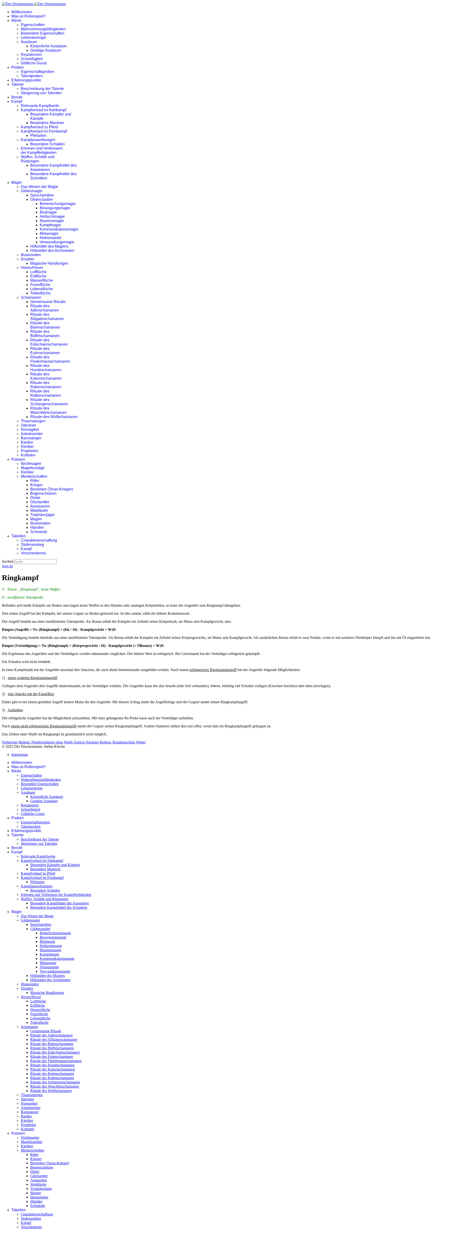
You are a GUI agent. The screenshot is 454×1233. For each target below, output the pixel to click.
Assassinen (40, 506)
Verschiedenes (33, 553)
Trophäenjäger (42, 515)
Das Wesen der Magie (39, 187)
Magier (36, 519)
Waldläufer (39, 510)
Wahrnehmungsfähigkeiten (43, 29)
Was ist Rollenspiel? (28, 16)
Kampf (16, 101)
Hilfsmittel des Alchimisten (52, 251)
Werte (16, 20)
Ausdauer (29, 42)
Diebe (35, 498)
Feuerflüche (40, 285)
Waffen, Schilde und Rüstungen (37, 159)
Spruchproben (42, 195)
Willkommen (21, 12)
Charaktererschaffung (39, 540)
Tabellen (18, 536)
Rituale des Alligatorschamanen (47, 316)
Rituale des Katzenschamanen (46, 376)
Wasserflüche (41, 280)
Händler (37, 527)
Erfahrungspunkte (26, 80)
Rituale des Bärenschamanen (45, 325)
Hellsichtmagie (52, 216)
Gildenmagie (31, 191)
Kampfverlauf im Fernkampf (44, 131)
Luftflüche (38, 272)
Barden (27, 442)
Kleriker (27, 447)
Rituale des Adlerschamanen (44, 308)
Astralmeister (32, 434)
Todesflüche (40, 293)
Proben (17, 67)
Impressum (19, 754)
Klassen (18, 459)
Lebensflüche (41, 289)
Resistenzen (31, 55)
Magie (16, 182)
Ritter (34, 481)
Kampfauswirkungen (38, 140)
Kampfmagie (50, 225)
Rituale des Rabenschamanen (45, 385)
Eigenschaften (33, 25)
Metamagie (49, 233)
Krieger (36, 485)
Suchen (7, 561)
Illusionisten (31, 255)
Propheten (29, 451)
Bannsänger (31, 438)
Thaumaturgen (33, 421)
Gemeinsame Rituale (48, 302)
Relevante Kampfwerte (40, 106)
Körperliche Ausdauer (48, 46)
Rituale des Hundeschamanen (45, 368)
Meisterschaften (34, 476)
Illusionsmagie (52, 221)
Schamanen (31, 297)
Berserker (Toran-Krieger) (51, 489)
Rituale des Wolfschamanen (54, 417)
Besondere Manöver (47, 123)
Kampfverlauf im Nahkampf (43, 110)
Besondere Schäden (47, 144)
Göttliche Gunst (34, 63)
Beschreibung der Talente (42, 89)
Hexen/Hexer (32, 268)
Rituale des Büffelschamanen (45, 333)
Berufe (16, 97)
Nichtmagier (31, 464)
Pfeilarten (38, 136)
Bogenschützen (43, 493)
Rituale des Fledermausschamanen (50, 359)
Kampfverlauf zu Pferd (39, 127)
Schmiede (38, 532)
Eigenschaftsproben (37, 72)
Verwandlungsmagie (57, 242)
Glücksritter (39, 502)
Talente (17, 84)
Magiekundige (33, 468)
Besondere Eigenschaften (42, 33)
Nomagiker (30, 429)
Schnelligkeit (32, 59)
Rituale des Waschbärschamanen (48, 410)
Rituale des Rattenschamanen (45, 393)
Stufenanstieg (32, 545)
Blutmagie (48, 212)
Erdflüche (38, 276)
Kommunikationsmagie (59, 229)
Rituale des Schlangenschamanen (49, 402)
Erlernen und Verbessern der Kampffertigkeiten (42, 150)
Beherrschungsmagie (58, 204)
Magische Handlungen (49, 263)
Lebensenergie (33, 38)
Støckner (28, 425)
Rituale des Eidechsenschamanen (49, 342)
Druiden (27, 259)
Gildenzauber (41, 199)
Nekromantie (50, 238)
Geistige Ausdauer (45, 50)
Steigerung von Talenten (41, 93)
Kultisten (28, 455)
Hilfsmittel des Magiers (49, 246)
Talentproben (32, 76)
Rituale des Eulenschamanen (45, 351)
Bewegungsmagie (55, 208)
